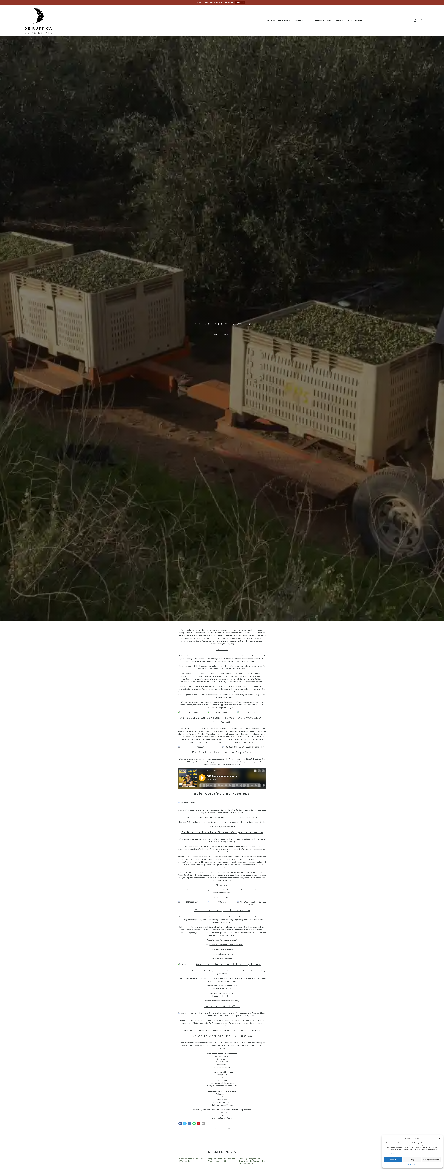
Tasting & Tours (300, 20)
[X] (185, 1123)
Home (269, 20)
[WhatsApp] (194, 1123)
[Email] (203, 1123)
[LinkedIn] (189, 1123)
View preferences (431, 1159)
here (227, 897)
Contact (358, 20)
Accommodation (317, 20)
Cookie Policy (411, 1165)
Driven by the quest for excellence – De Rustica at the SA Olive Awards (252, 1161)
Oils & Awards (284, 20)
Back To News (222, 335)
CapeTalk (250, 759)
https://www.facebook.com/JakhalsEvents (226, 945)
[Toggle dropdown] (274, 20)
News (349, 20)
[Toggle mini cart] (420, 20)
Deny (412, 1159)
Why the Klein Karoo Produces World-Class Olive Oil (221, 1160)
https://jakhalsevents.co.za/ (226, 940)
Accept (393, 1159)
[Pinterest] (198, 1123)
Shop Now (240, 2)
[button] (439, 1138)
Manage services (390, 1153)
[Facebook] (180, 1123)
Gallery (338, 20)
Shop (329, 20)
